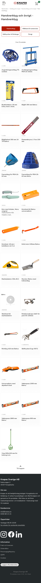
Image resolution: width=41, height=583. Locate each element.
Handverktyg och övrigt (28, 9)
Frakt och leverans (7, 545)
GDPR (3, 555)
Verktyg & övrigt (15, 9)
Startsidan (5, 9)
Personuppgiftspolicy (8, 552)
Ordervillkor (5, 548)
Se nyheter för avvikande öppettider (13, 525)
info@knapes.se (6, 511)
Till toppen (20, 468)
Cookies (3, 558)
